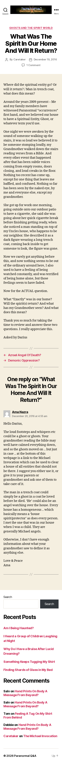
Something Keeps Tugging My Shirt (29, 661)
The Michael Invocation (40, 736)
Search (7, 597)
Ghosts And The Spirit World (31, 27)
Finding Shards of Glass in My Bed (28, 670)
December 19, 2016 (45, 59)
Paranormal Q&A (25, 755)
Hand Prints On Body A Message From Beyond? (25, 693)
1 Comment (33, 65)
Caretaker (19, 59)
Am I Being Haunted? (18, 628)
